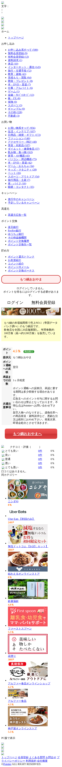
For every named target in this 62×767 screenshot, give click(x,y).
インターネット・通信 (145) (24, 67)
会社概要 (42, 760)
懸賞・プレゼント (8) (20, 81)
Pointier (7, 764)
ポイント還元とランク (21, 256)
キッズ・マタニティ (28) (22, 169)
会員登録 (23, 757)
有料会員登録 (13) (18, 56)
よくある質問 (37, 757)
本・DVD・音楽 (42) (20, 162)
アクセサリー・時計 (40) (22, 141)
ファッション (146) (19, 138)
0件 (40, 450)
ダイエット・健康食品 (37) (23, 148)
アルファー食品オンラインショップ (29, 683)
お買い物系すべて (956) (21, 128)
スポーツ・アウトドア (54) (23, 176)
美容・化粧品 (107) (19, 145)
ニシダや (13, 501)
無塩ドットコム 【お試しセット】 (28, 546)
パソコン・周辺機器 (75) (22, 159)
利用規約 (31, 760)
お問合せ (51, 757)
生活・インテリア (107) (21, 131)
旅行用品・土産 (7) (19, 180)
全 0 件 (35, 446)
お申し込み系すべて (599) (23, 49)
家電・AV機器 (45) (19, 155)
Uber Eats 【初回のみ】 (21, 519)
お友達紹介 (14, 260)
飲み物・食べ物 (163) (20, 152)
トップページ (16, 37)
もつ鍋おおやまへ (27, 434)
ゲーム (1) (14, 91)
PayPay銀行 (14, 230)
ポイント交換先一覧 (20, 244)
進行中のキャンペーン (21, 199)
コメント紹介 (16, 263)
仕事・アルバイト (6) (20, 88)
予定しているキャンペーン (24, 202)
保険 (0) (12, 101)
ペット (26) (14, 173)
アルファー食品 (17, 701)
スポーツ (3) (15, 105)
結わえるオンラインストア (24, 573)
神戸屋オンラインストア (22, 728)
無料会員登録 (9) (17, 53)
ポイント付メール (18, 267)
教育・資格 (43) (17, 74)
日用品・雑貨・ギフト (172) (24, 135)
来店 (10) (13, 63)
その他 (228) (15, 112)
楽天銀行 (13, 227)
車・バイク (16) (17, 183)
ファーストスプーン (20, 628)
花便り (12, 656)
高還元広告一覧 (17, 214)
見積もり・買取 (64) (19, 77)
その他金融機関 (17, 237)
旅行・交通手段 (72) (19, 70)
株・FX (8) (14, 98)
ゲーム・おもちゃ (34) (21, 166)
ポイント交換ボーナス (21, 270)
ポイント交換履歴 (18, 241)
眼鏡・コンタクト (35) (21, 187)
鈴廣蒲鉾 (13, 601)
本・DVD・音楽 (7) (19, 84)
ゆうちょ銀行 (16, 234)
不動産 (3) (14, 115)
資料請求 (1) (15, 60)
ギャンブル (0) (16, 108)
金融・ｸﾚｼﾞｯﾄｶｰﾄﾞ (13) (21, 95)
